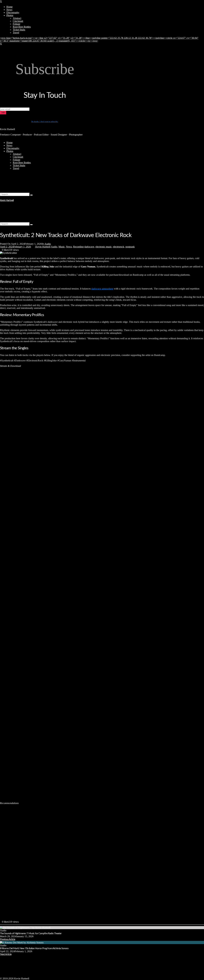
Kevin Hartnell (7, 200)
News (69, 246)
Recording (78, 246)
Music (61, 246)
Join (3, 112)
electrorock (118, 246)
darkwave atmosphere (102, 288)
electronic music (103, 246)
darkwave (89, 246)
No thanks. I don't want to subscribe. (44, 121)
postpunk (130, 246)
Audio (47, 243)
